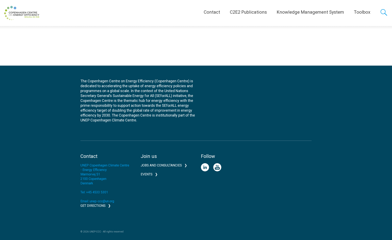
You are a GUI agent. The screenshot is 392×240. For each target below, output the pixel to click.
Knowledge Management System (310, 12)
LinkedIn (205, 167)
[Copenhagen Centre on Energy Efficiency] (21, 13)
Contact (212, 12)
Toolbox (362, 12)
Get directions (93, 206)
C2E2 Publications (248, 12)
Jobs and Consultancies (161, 165)
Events (147, 174)
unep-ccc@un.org (102, 201)
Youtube (217, 167)
